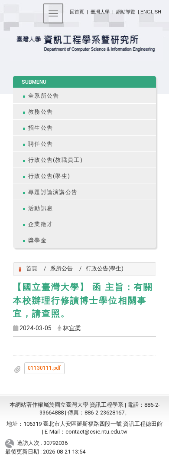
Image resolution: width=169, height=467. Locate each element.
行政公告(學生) (49, 176)
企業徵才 (40, 224)
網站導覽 (125, 11)
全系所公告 (43, 95)
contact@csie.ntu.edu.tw (96, 431)
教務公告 (40, 112)
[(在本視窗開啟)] (84, 44)
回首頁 (77, 11)
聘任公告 (40, 144)
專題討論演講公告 (53, 192)
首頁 (31, 268)
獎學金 (37, 240)
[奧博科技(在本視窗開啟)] (11, 443)
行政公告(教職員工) (55, 160)
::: (66, 10)
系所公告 (61, 268)
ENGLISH (150, 11)
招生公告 (40, 128)
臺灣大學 (101, 11)
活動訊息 (40, 208)
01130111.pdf (44, 368)
